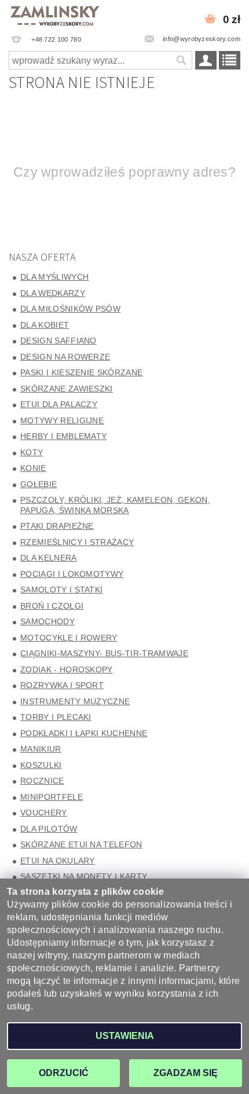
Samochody (47, 621)
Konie (33, 468)
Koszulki (41, 765)
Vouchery (43, 812)
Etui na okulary (57, 860)
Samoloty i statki (61, 589)
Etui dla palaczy (58, 404)
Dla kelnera (48, 557)
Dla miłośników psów (70, 308)
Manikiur (40, 748)
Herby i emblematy (63, 436)
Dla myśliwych (54, 276)
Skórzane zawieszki (66, 388)
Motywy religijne (62, 420)
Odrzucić (64, 1073)
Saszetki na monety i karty (83, 876)
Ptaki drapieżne (57, 525)
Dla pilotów (49, 828)
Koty (31, 452)
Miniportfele (51, 797)
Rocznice (42, 780)
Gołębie (38, 484)
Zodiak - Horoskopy (66, 669)
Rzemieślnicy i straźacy (77, 542)
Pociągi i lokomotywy (71, 574)
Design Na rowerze (65, 356)
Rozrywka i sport (62, 685)
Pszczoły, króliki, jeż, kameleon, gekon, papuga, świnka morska (115, 505)
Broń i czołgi (51, 605)
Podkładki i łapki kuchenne (83, 733)
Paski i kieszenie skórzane (81, 372)
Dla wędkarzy (52, 293)
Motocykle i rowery (69, 637)
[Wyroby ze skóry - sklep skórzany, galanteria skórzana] (55, 15)
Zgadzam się (185, 1073)
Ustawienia (125, 1036)
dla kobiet (44, 325)
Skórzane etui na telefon (81, 844)
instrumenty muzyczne (75, 701)
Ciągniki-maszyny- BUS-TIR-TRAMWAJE (104, 653)
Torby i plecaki (55, 717)
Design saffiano (58, 340)
